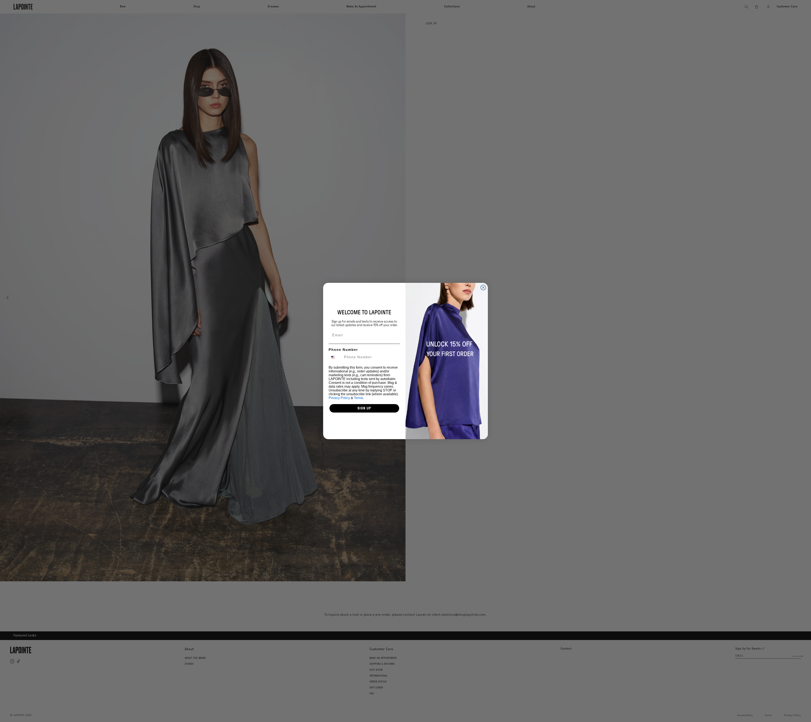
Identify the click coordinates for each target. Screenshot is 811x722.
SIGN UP (364, 408)
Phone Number (343, 349)
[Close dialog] (483, 287)
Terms (358, 398)
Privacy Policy (339, 398)
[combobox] (335, 357)
